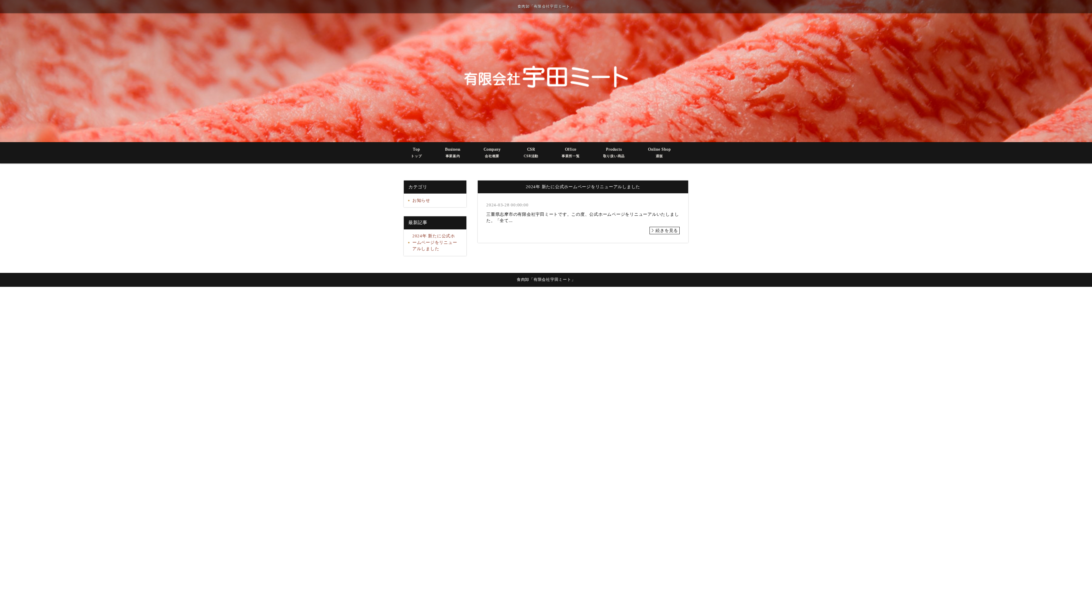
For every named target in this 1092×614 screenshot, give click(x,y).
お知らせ (421, 200)
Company (492, 152)
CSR (531, 152)
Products (614, 152)
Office (571, 152)
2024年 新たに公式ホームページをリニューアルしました (434, 242)
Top (416, 152)
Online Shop (659, 152)
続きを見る (666, 230)
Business (452, 152)
